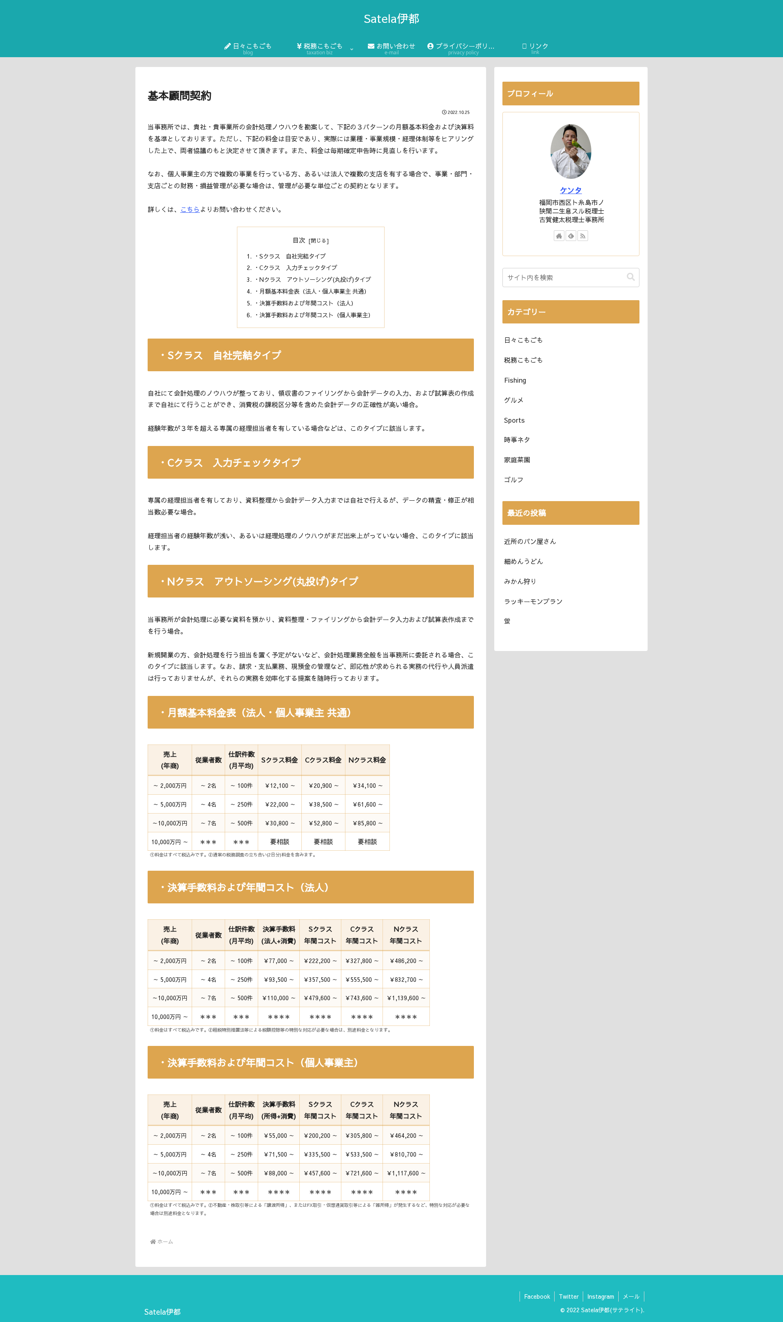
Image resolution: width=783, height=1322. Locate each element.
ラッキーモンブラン (533, 601)
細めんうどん (523, 561)
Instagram (600, 1296)
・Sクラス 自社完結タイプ (290, 256)
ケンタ (571, 190)
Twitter (569, 1296)
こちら (190, 209)
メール (631, 1296)
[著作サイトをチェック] (559, 235)
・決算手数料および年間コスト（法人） (305, 303)
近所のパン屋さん (530, 541)
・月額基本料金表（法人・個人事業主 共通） (311, 291)
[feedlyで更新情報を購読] (571, 235)
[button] (631, 277)
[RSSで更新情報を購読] (582, 235)
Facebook (537, 1296)
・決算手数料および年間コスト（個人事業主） (314, 315)
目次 (298, 239)
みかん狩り (520, 581)
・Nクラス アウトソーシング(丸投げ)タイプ (312, 279)
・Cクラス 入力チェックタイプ (295, 267)
